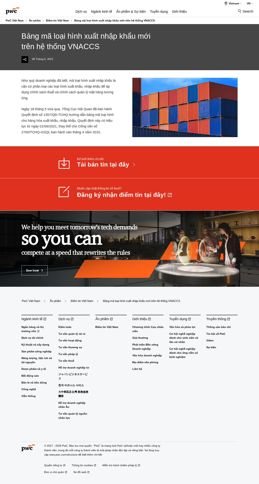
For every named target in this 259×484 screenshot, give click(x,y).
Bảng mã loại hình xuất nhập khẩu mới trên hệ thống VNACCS (114, 20)
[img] (24, 59)
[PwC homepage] (12, 9)
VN (248, 3)
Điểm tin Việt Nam (57, 20)
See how (33, 270)
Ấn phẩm (35, 20)
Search (248, 11)
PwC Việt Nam (15, 20)
